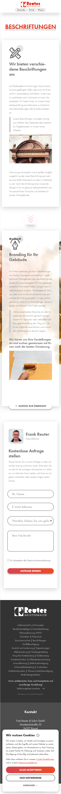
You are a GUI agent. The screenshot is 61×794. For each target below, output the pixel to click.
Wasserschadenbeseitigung (40, 670)
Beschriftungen (39, 640)
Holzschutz (36, 636)
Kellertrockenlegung (39, 663)
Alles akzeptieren (30, 769)
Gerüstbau (24, 636)
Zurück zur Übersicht (32, 406)
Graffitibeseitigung (30, 644)
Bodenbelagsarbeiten (30, 674)
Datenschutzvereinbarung (38, 560)
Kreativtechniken (18, 659)
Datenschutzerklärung (28, 762)
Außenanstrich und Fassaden (30, 625)
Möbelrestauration (16, 670)
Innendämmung (20, 663)
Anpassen (29, 785)
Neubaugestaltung (39, 651)
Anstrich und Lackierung (23, 648)
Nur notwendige (30, 777)
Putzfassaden (18, 86)
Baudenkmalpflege (21, 629)
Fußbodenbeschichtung (39, 659)
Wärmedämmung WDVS (30, 632)
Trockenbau (42, 667)
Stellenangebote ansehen (28, 688)
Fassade (39, 290)
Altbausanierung (21, 651)
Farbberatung (43, 655)
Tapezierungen (43, 648)
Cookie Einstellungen (45, 759)
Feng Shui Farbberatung (23, 655)
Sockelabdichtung (40, 629)
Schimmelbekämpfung (24, 667)
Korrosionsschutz (22, 640)
